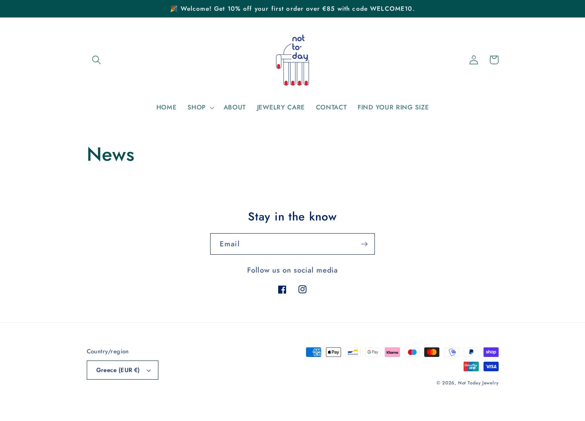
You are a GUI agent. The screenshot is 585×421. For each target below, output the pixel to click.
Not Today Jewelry (478, 383)
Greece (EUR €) (118, 370)
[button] (97, 60)
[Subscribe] (364, 244)
